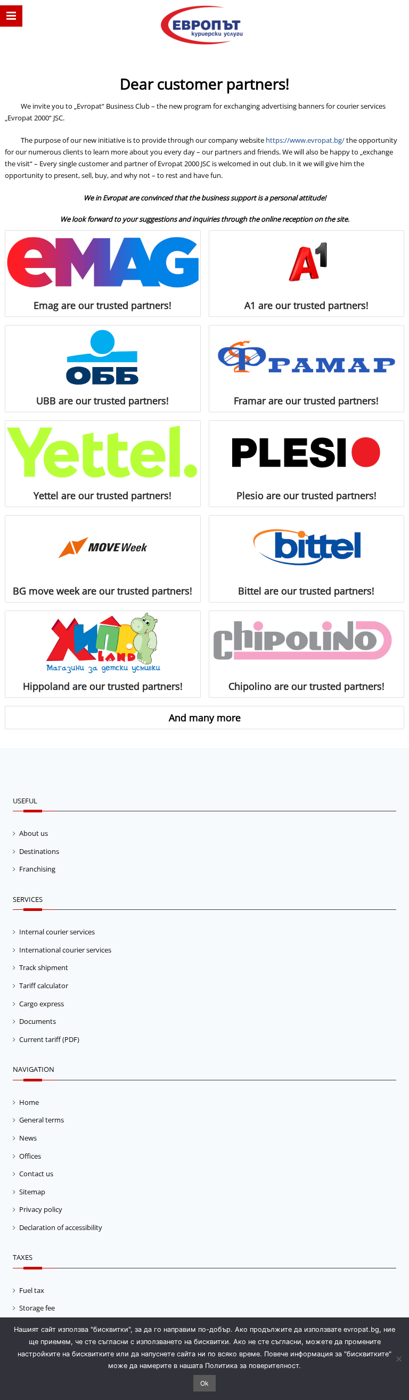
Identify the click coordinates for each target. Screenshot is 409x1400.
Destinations (39, 851)
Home (29, 1102)
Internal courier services (57, 932)
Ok (204, 1383)
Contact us (36, 1173)
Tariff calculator (43, 985)
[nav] (11, 16)
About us (33, 833)
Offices (30, 1156)
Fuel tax (31, 1290)
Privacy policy (40, 1209)
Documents (37, 1021)
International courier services (65, 950)
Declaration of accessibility (60, 1227)
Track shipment (43, 967)
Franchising (37, 869)
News (28, 1138)
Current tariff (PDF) (49, 1039)
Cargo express (41, 1003)
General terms (41, 1120)
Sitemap (32, 1191)
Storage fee (37, 1308)
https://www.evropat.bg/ (305, 140)
